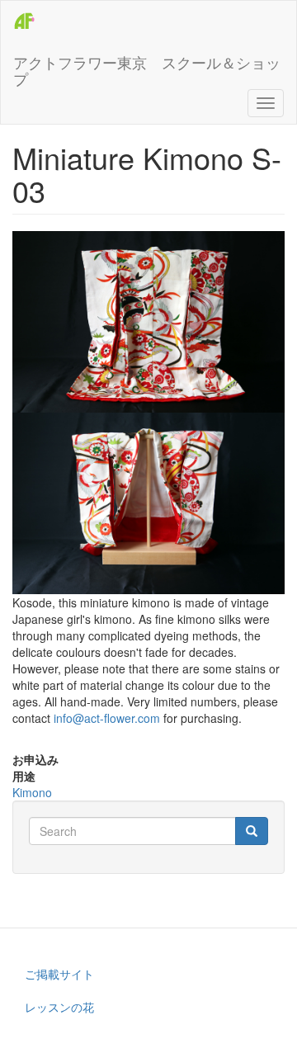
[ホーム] (25, 21)
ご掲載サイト (59, 974)
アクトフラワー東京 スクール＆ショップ (146, 67)
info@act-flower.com (107, 718)
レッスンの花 (59, 1007)
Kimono (32, 792)
